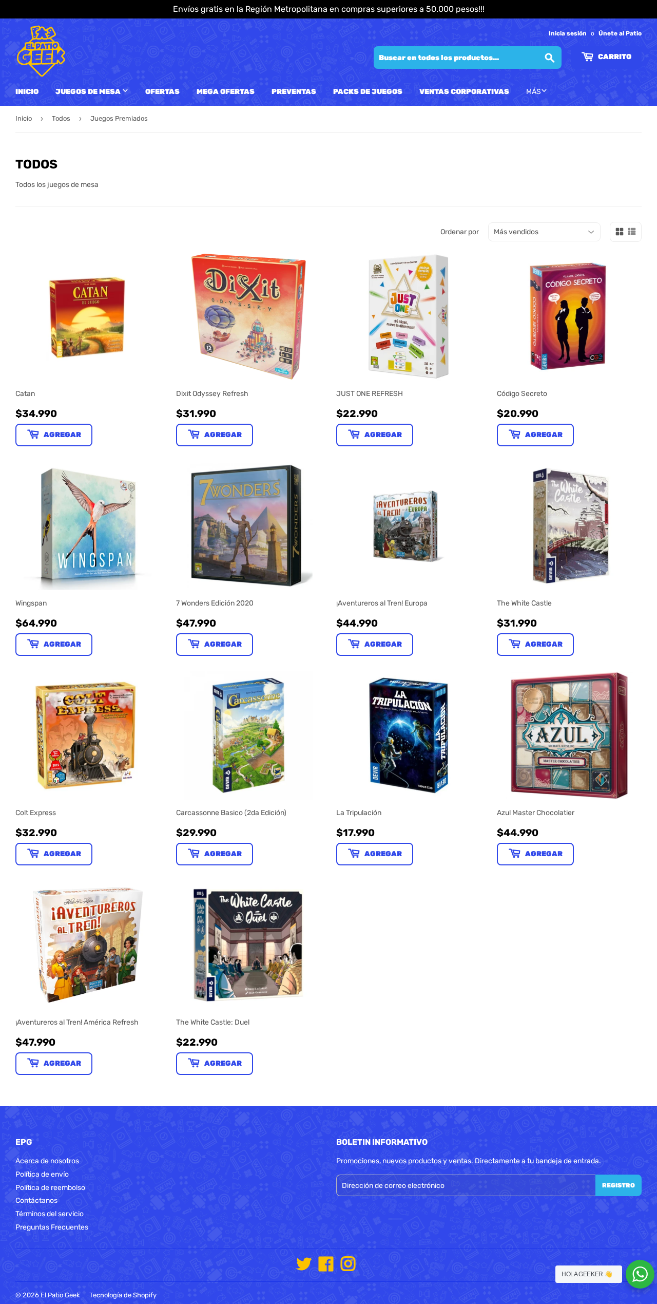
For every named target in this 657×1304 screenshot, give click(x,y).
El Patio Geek (60, 1295)
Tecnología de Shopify (123, 1295)
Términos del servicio (49, 1213)
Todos (61, 118)
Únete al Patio (620, 33)
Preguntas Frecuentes (51, 1227)
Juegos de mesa (88, 91)
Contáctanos (36, 1200)
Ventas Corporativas (464, 91)
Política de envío (42, 1174)
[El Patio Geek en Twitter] (304, 1267)
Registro (618, 1185)
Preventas (294, 91)
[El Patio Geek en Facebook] (326, 1267)
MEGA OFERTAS (226, 91)
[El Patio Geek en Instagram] (348, 1267)
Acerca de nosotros (47, 1161)
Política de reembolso (50, 1187)
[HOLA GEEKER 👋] (640, 1274)
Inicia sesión (568, 33)
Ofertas (162, 91)
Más (533, 91)
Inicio (26, 91)
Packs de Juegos (367, 91)
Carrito (613, 56)
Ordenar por (459, 232)
